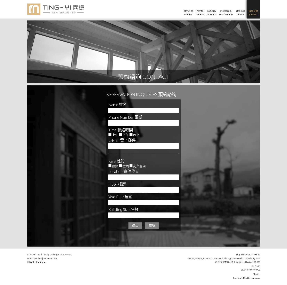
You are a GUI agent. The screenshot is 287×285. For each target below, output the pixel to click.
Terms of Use (50, 258)
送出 (135, 225)
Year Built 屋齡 (120, 196)
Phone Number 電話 (125, 117)
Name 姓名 (117, 104)
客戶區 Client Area (36, 262)
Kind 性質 (116, 161)
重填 (152, 225)
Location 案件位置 (123, 171)
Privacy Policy (34, 258)
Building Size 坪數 (123, 209)
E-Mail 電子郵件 (122, 140)
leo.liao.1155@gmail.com (246, 277)
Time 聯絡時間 (120, 129)
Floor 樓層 (117, 184)
